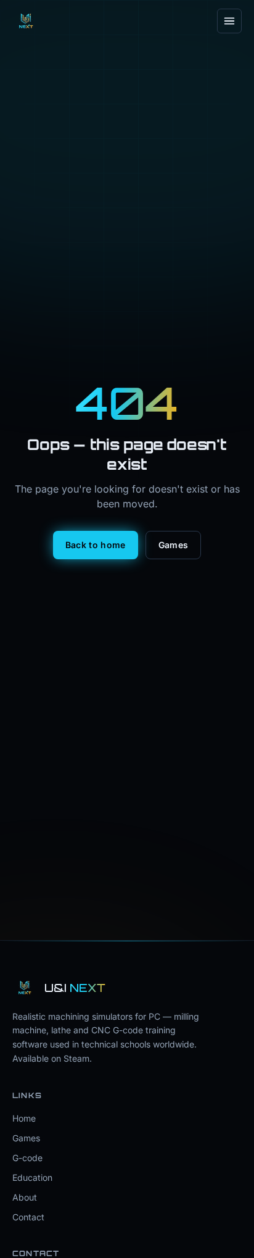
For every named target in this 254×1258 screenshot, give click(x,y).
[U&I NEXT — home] (25, 21)
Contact (28, 1217)
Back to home (95, 544)
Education (32, 1177)
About (24, 1197)
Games (173, 544)
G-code (27, 1157)
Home (24, 1118)
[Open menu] (229, 21)
